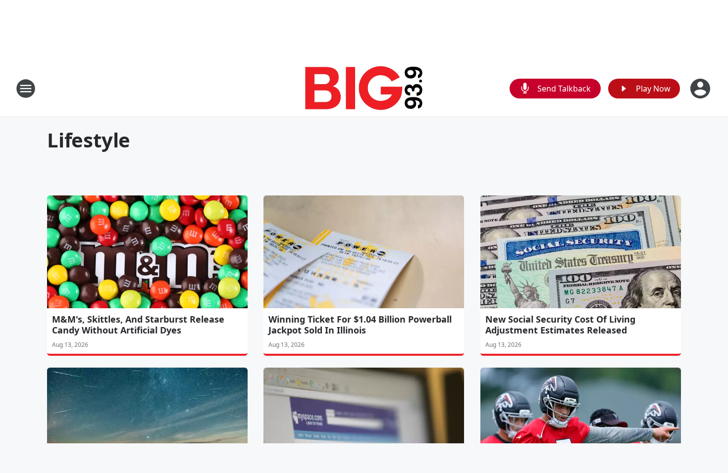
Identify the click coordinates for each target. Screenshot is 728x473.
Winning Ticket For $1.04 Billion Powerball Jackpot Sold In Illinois (360, 324)
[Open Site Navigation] (26, 88)
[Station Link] (364, 88)
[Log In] (701, 88)
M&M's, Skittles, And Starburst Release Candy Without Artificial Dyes (138, 324)
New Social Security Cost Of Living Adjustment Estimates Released (560, 324)
